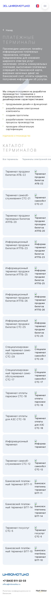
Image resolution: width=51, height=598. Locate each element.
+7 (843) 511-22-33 (14, 580)
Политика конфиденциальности (17, 591)
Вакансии (7, 593)
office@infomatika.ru (11, 584)
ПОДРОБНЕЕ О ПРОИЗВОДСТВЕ (16, 136)
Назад (9, 30)
